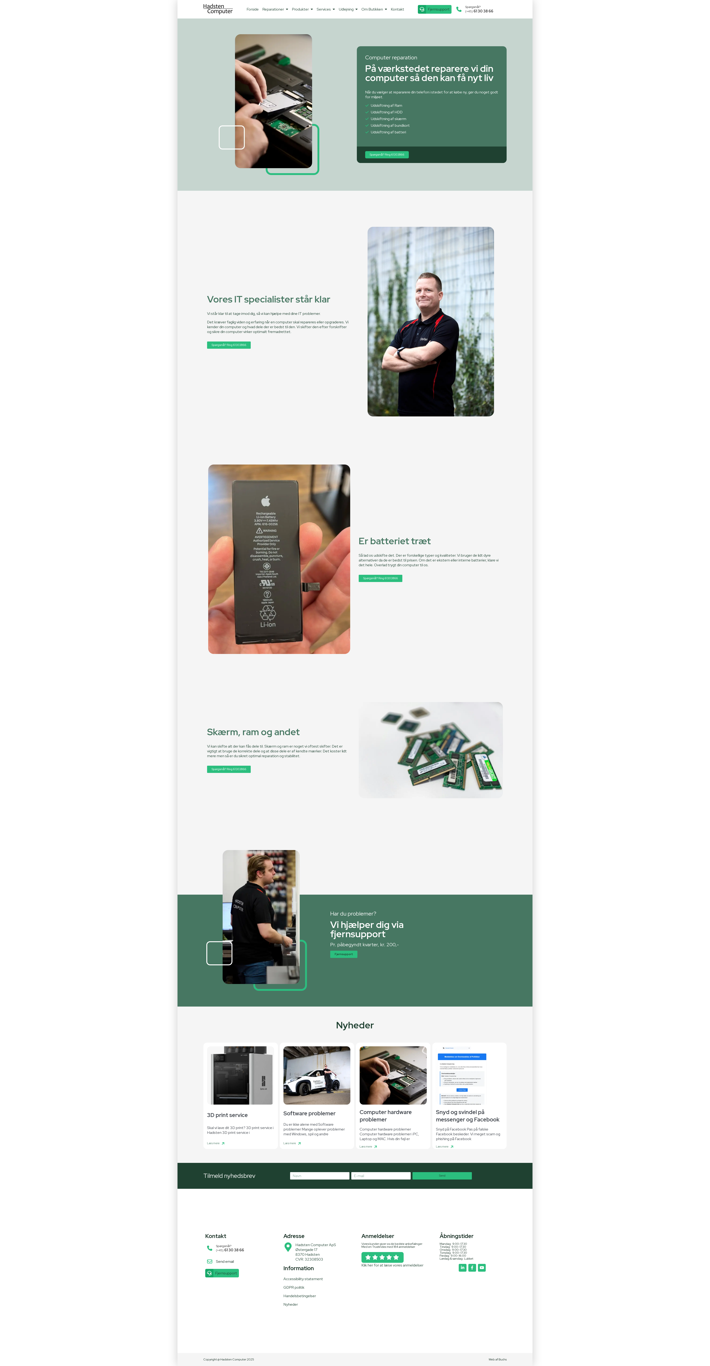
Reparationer (273, 9)
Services (324, 9)
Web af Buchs (498, 1359)
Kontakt (397, 9)
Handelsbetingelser (299, 1295)
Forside (253, 9)
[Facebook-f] (472, 1268)
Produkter (300, 9)
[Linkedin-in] (462, 1268)
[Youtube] (482, 1268)
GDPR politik (293, 1287)
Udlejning (346, 9)
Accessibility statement (303, 1278)
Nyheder (290, 1304)
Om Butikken (372, 9)
